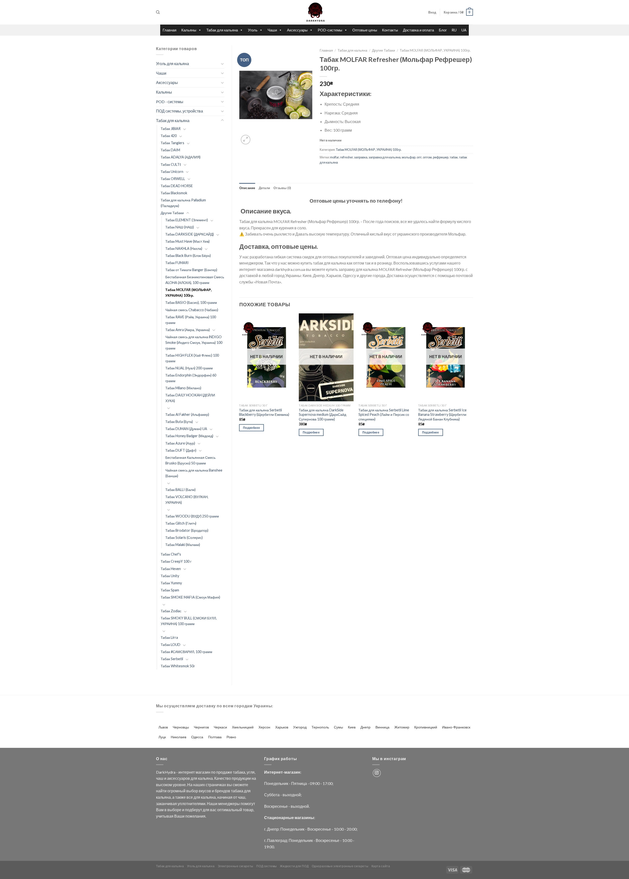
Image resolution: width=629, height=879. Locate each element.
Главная (169, 30)
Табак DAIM (170, 150)
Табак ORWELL (173, 179)
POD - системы (169, 101)
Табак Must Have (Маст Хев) (187, 241)
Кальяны (188, 30)
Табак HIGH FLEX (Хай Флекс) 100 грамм (192, 358)
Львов (163, 727)
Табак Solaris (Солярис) (184, 537)
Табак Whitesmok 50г (178, 666)
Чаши (272, 30)
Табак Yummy (171, 583)
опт (419, 157)
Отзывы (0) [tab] (282, 188)
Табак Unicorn (172, 171)
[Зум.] (245, 139)
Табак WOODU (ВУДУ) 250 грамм (192, 516)
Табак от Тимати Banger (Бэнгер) (191, 270)
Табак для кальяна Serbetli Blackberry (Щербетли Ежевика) (264, 412)
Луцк (162, 737)
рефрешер (440, 157)
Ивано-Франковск (456, 727)
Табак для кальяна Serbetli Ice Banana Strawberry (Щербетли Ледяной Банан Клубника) (442, 414)
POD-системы (330, 30)
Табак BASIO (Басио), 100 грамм (191, 302)
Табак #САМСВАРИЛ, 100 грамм (186, 652)
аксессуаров (178, 778)
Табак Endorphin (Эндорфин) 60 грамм (190, 378)
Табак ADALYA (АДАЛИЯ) (180, 157)
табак (454, 157)
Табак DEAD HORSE (177, 186)
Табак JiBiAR (171, 128)
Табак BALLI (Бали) (180, 490)
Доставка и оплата (418, 30)
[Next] (472, 379)
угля (251, 772)
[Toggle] (222, 64)
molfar (334, 157)
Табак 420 (169, 136)
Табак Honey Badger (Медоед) (189, 436)
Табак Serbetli (172, 659)
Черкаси (220, 727)
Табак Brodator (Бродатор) (186, 530)
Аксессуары (297, 30)
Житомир (401, 727)
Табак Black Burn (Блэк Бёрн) (188, 255)
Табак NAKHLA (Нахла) (183, 248)
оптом (427, 157)
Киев (352, 727)
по (213, 772)
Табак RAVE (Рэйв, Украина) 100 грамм (190, 320)
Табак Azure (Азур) (180, 443)
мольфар (408, 157)
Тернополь (320, 727)
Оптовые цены (364, 30)
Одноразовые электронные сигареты (340, 866)
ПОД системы (266, 866)
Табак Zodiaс (171, 611)
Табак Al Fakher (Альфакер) (187, 414)
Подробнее (251, 427)
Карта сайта (381, 866)
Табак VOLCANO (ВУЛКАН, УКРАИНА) (186, 499)
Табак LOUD (170, 644)
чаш (159, 778)
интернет (186, 772)
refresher (346, 157)
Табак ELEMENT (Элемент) (186, 220)
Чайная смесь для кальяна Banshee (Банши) (193, 473)
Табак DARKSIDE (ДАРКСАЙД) (189, 234)
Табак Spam (170, 590)
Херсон (264, 727)
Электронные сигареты (235, 866)
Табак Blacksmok (174, 193)
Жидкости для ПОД (294, 866)
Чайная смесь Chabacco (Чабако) (191, 310)
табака (239, 772)
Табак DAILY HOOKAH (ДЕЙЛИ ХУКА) (190, 398)
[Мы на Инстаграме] (377, 773)
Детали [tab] (264, 188)
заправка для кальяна (384, 157)
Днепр (365, 727)
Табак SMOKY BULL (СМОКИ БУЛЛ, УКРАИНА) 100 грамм (189, 621)
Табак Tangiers (172, 143)
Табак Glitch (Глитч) (180, 523)
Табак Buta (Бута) (179, 421)
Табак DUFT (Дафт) (180, 450)
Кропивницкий (425, 727)
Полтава (215, 737)
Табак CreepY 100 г (176, 561)
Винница (382, 727)
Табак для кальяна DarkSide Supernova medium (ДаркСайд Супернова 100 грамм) (322, 414)
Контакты (390, 30)
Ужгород (300, 727)
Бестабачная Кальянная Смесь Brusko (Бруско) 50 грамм (190, 460)
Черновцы (181, 727)
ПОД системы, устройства (179, 111)
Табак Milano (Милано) (183, 388)
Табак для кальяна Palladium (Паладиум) (183, 203)
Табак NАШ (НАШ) (179, 227)
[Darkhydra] (314, 12)
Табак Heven (171, 569)
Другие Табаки (172, 213)
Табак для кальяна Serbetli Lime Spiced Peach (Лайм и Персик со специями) (383, 414)
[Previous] (239, 379)
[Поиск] (158, 12)
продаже (224, 772)
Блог (443, 30)
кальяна (205, 778)
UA (463, 30)
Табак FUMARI (177, 263)
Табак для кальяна (222, 30)
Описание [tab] (247, 188)
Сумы (338, 727)
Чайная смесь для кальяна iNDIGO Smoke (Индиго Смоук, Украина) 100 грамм (193, 342)
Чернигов (201, 727)
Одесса (197, 737)
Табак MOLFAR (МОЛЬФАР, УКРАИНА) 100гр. (188, 292)
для (194, 778)
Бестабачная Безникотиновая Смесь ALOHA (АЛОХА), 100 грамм (194, 280)
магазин (203, 772)
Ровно (231, 737)
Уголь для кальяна (172, 63)
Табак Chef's (171, 554)
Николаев (178, 737)
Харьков (281, 727)
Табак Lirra (169, 637)
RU (454, 30)
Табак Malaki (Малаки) (182, 545)
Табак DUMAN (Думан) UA (186, 429)
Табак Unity (170, 576)
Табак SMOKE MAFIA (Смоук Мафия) (190, 597)
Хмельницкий (243, 727)
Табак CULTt (171, 164)
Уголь (252, 30)
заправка (360, 157)
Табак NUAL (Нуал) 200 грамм (189, 368)
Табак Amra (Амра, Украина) (187, 330)
